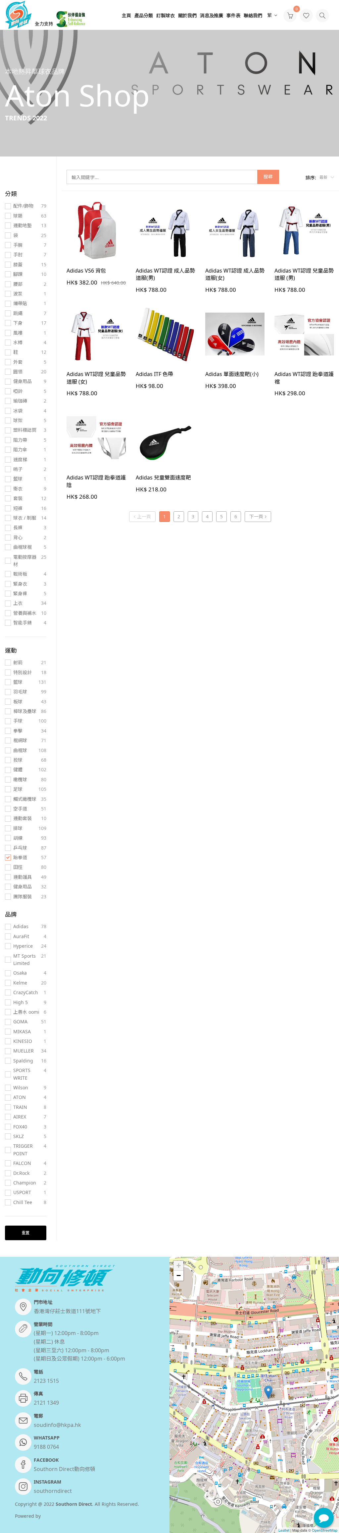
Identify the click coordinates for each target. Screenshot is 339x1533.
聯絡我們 (253, 15)
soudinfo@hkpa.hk (57, 1425)
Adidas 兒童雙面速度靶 (163, 477)
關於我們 (187, 15)
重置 (25, 1233)
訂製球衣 (165, 15)
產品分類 (143, 15)
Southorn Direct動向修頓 (64, 1469)
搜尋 (268, 176)
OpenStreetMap (324, 1530)
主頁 (126, 15)
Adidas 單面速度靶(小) (232, 374)
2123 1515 (46, 1380)
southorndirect (53, 1491)
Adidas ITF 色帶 (154, 374)
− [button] (178, 1275)
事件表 (233, 15)
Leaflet (283, 1530)
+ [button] (178, 1265)
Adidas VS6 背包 (86, 270)
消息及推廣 (211, 15)
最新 (323, 177)
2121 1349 (46, 1402)
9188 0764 (46, 1446)
